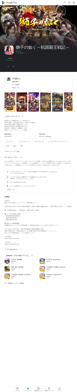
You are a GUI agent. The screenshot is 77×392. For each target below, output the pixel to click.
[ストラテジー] (10, 141)
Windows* (48, 136)
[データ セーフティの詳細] (11, 189)
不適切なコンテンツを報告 (14, 283)
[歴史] (22, 146)
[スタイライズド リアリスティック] (58, 141)
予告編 (38, 27)
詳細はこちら (16, 87)
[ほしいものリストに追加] (13, 66)
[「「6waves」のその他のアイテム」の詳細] (32, 255)
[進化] (15, 146)
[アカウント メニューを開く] (74, 2)
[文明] (8, 146)
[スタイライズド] (39, 141)
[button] (10, 102)
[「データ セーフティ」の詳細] (21, 157)
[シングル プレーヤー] (24, 141)
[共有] (8, 66)
